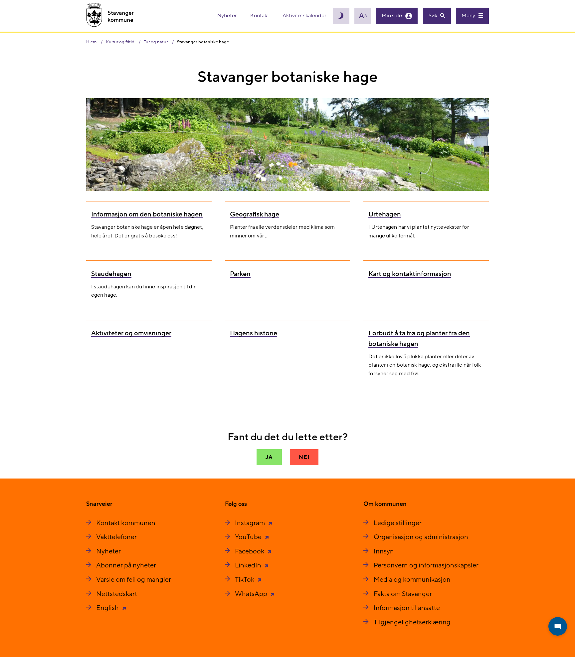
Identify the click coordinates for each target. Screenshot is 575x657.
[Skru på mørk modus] (341, 16)
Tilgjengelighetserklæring (412, 622)
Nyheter (227, 16)
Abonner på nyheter (126, 565)
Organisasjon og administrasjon (421, 537)
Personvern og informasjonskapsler (426, 565)
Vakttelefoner (116, 537)
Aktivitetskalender (304, 16)
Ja (269, 457)
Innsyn (384, 551)
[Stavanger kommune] (110, 16)
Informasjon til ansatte (407, 608)
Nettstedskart (116, 594)
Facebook (250, 551)
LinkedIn (249, 565)
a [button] (363, 16)
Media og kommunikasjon (412, 579)
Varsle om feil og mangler (133, 579)
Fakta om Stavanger (403, 594)
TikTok (245, 579)
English (108, 608)
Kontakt (260, 16)
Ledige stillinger (398, 523)
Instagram (250, 523)
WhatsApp (252, 594)
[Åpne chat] (557, 626)
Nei (304, 457)
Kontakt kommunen (125, 523)
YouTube (249, 537)
